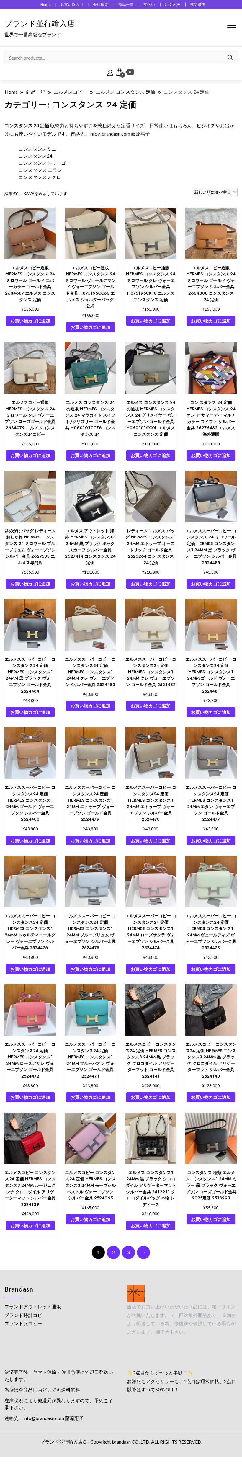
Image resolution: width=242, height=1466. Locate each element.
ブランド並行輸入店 (39, 23)
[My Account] (110, 72)
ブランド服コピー (23, 1323)
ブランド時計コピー (25, 1315)
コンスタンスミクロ (40, 177)
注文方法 (172, 4)
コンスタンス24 (35, 156)
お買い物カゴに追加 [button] (30, 320)
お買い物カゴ (71, 4)
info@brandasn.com (109, 133)
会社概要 (100, 4)
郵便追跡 (197, 4)
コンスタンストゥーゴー (45, 163)
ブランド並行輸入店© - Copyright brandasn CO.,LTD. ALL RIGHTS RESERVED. (121, 1441)
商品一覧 (126, 4)
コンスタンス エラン (40, 170)
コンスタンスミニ (37, 148)
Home (45, 4)
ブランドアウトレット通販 (32, 1306)
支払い (149, 4)
